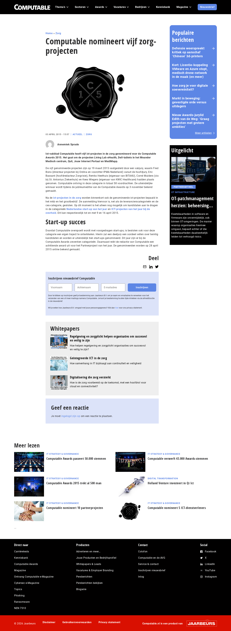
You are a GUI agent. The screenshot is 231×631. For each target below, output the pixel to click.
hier (116, 308)
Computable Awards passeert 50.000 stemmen (76, 458)
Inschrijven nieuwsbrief (151, 570)
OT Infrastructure (183, 192)
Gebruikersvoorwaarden (77, 622)
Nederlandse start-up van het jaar (86, 209)
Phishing (19, 595)
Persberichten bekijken (89, 582)
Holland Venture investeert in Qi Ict (171, 483)
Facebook (210, 551)
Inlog (141, 576)
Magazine (20, 570)
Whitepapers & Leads (88, 564)
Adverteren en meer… (88, 551)
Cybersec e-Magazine (26, 582)
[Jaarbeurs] (200, 623)
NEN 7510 (20, 608)
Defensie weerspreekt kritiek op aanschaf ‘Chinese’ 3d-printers (188, 52)
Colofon (143, 551)
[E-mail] (145, 267)
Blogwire (81, 589)
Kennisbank (21, 557)
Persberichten (84, 576)
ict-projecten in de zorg (67, 197)
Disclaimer (49, 622)
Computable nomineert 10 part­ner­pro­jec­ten (74, 508)
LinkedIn (210, 564)
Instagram (211, 576)
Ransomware (22, 601)
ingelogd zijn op (70, 416)
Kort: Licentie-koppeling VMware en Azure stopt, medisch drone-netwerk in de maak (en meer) (190, 71)
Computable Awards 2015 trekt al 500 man (74, 483)
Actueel (78, 134)
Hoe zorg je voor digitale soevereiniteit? (190, 87)
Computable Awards (26, 564)
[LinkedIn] (151, 267)
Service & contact (148, 564)
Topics (18, 589)
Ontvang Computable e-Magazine (34, 576)
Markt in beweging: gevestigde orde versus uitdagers (189, 102)
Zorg (58, 33)
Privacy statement (109, 622)
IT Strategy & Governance (62, 454)
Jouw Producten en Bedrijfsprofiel (96, 557)
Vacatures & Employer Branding (95, 570)
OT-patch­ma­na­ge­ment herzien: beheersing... (192, 202)
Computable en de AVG (151, 557)
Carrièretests (21, 551)
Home (49, 33)
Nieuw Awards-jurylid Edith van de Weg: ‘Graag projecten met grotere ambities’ (190, 121)
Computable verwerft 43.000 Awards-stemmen (178, 458)
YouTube (210, 570)
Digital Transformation (163, 478)
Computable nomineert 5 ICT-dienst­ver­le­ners (177, 508)
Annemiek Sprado (68, 144)
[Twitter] (157, 267)
